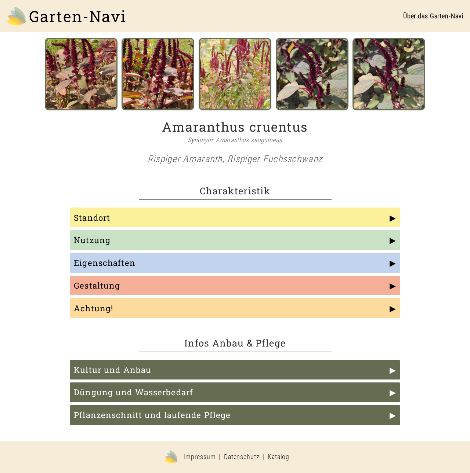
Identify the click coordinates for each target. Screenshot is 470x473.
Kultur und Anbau (112, 369)
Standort (92, 217)
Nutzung (92, 240)
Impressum (200, 457)
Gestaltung (97, 285)
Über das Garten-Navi (433, 16)
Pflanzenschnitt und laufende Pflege (152, 415)
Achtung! (93, 308)
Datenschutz (242, 457)
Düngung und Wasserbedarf (133, 392)
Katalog (278, 457)
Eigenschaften (104, 262)
